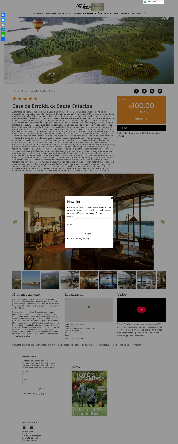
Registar (89, 233)
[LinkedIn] (2, 29)
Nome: (70, 217)
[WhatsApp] (2, 34)
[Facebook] (2, 15)
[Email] (2, 24)
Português (151, 2)
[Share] (2, 39)
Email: (70, 224)
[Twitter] (2, 19)
